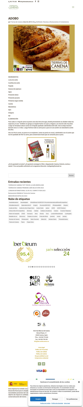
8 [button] (41, 266)
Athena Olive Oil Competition (17, 211)
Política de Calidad (41, 351)
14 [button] (52, 266)
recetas (65, 216)
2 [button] (30, 266)
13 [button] (50, 266)
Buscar (71, 175)
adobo (47, 208)
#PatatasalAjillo (57, 205)
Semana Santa (52, 219)
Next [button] (75, 253)
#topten (66, 205)
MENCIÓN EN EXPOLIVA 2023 (17, 196)
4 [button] (34, 266)
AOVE (53, 208)
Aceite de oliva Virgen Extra (26, 208)
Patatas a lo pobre (32, 216)
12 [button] (48, 266)
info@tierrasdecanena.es (41, 341)
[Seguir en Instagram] (43, 363)
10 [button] (45, 266)
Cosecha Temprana (65, 211)
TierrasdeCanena (63, 219)
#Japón (35, 205)
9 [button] (43, 266)
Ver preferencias (72, 399)
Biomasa (29, 211)
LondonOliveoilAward (57, 213)
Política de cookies (45, 403)
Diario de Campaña (14, 213)
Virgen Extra (30, 222)
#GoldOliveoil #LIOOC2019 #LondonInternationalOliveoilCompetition (48, 202)
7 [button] (39, 266)
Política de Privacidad (41, 349)
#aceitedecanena (13, 202)
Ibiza (36, 213)
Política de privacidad (57, 403)
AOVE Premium (61, 208)
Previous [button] (7, 253)
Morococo (22, 216)
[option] (25, 251)
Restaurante (25, 219)
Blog (34, 22)
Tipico (22, 222)
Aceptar (38, 399)
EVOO (23, 213)
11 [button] (47, 266)
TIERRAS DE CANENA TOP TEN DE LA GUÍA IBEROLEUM (26, 185)
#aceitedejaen (24, 202)
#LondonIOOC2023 (45, 205)
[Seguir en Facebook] (39, 363)
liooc (47, 213)
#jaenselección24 (26, 205)
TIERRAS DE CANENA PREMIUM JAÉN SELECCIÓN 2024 (26, 188)
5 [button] (36, 266)
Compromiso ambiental (41, 358)
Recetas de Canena (14, 219)
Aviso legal (67, 403)
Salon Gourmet (35, 219)
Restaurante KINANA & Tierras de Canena (21, 193)
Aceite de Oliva (13, 208)
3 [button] (32, 266)
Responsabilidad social (41, 356)
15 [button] (54, 266)
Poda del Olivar (44, 216)
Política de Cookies (41, 354)
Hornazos (29, 213)
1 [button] (28, 266)
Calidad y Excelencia (46, 211)
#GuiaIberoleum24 (14, 205)
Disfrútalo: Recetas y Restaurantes (47, 22)
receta (58, 216)
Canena (56, 211)
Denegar (55, 399)
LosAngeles (68, 213)
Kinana (42, 213)
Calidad (36, 211)
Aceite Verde (40, 208)
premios (52, 216)
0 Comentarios (64, 22)
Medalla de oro (13, 216)
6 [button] (37, 266)
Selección (43, 219)
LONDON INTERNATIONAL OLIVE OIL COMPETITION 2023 (26, 190)
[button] (79, 382)
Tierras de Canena (17, 22)
